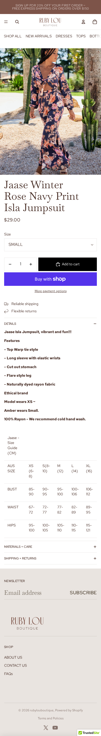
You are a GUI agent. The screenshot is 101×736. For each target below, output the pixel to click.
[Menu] (6, 22)
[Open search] (17, 22)
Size (7, 234)
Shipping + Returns (20, 558)
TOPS (81, 36)
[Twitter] (46, 728)
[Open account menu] (83, 22)
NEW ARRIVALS (39, 36)
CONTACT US (15, 665)
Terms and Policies (50, 718)
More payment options (51, 291)
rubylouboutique (42, 710)
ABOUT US (13, 657)
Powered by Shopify (69, 710)
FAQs (8, 673)
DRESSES (64, 36)
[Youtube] (55, 728)
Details (10, 324)
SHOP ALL (13, 36)
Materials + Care (18, 547)
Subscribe (83, 593)
